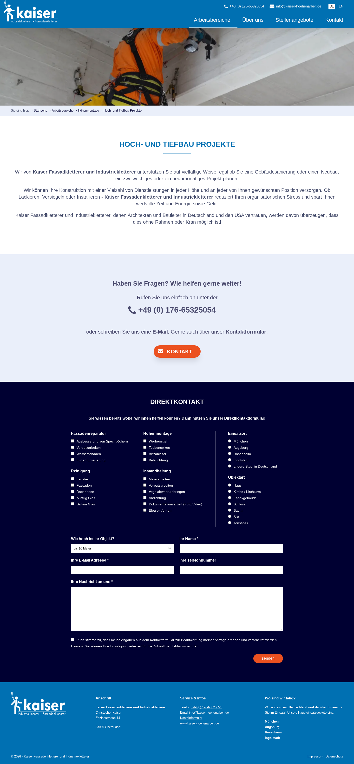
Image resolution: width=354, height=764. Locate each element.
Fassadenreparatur (88, 433)
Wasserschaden (89, 454)
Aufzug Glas (86, 498)
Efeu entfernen (160, 510)
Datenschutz (334, 756)
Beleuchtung (158, 460)
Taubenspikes (159, 447)
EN (341, 6)
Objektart (236, 477)
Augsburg (241, 447)
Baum (238, 510)
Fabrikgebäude (245, 498)
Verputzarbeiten (89, 447)
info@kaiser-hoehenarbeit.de (298, 6)
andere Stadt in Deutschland (255, 466)
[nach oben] (343, 754)
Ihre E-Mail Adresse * (90, 560)
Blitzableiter (157, 454)
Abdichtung (157, 498)
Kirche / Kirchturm (247, 492)
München (241, 441)
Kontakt (334, 20)
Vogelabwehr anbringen (167, 492)
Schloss (239, 504)
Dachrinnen (85, 492)
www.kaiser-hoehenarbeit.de (199, 723)
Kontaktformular (246, 332)
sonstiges (241, 523)
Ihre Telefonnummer (197, 560)
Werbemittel (158, 441)
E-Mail (160, 332)
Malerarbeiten (159, 479)
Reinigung (80, 471)
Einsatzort (237, 433)
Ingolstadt (241, 460)
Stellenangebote (294, 20)
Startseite (40, 110)
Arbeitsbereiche (212, 20)
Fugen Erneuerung (91, 460)
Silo (236, 517)
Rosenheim (242, 454)
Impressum (315, 756)
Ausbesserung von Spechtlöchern (102, 441)
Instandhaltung (157, 471)
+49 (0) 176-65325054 (206, 707)
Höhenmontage (88, 110)
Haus (238, 485)
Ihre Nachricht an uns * (92, 582)
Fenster (82, 479)
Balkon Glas (86, 504)
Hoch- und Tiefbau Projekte (123, 110)
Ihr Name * (188, 539)
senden (268, 658)
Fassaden (84, 485)
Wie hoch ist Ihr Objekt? (92, 539)
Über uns (252, 20)
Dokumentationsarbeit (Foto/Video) (175, 504)
